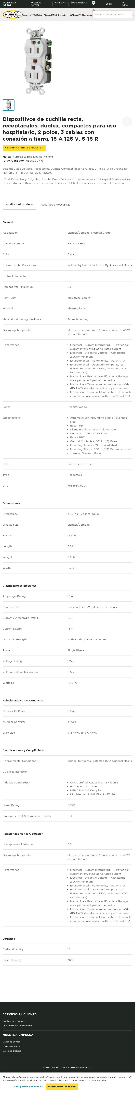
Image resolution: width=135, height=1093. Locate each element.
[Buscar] (130, 12)
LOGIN (109, 4)
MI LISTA (125, 4)
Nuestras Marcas (12, 1046)
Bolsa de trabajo (12, 1051)
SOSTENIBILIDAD (79, 3)
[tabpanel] (67, 606)
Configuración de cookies (28, 1087)
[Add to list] (127, 121)
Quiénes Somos (11, 1041)
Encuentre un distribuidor (17, 1025)
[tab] (19, 204)
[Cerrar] (129, 1077)
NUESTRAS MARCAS (36, 4)
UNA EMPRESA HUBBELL (9, 4)
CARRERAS (60, 3)
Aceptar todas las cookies (61, 1087)
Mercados (58, 14)
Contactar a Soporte (14, 1021)
